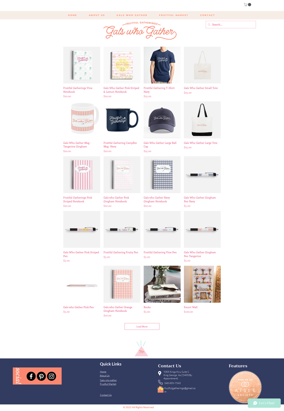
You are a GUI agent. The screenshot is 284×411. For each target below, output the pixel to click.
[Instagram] (51, 376)
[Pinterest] (41, 376)
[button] (248, 4)
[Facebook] (31, 376)
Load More (142, 326)
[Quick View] (81, 65)
